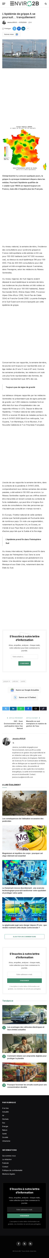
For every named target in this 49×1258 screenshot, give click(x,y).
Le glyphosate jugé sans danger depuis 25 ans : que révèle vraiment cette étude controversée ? (24, 926)
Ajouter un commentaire (24, 936)
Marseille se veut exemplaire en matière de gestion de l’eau (36, 723)
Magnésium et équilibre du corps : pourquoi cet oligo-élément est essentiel (22, 854)
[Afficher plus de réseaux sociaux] (28, 29)
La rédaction (7, 1159)
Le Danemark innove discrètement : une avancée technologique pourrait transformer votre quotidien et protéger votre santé (24, 890)
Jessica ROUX (12, 22)
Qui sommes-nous (9, 1156)
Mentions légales (8, 1174)
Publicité (5, 1163)
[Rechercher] (45, 3)
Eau (3, 1123)
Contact (5, 1167)
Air (3, 1115)
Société (5, 1137)
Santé (4, 1134)
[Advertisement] (24, 97)
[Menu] (3, 3)
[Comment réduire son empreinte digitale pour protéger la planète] (24, 1043)
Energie (5, 1126)
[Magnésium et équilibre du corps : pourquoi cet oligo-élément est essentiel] (24, 837)
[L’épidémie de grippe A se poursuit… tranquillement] (24, 53)
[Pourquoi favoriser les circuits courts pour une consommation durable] (24, 1072)
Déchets (5, 1119)
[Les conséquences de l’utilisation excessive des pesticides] (24, 803)
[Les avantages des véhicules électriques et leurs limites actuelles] (24, 1014)
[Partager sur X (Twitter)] (14, 29)
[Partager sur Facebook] (19, 29)
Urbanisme (6, 1141)
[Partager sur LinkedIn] (23, 29)
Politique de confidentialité (12, 1170)
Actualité (5, 1112)
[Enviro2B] (24, 3)
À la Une (5, 1108)
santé (23, 681)
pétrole (15, 681)
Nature (4, 1130)
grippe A (6, 681)
